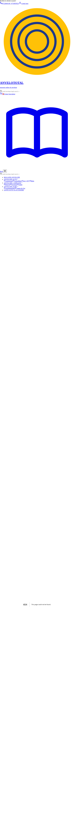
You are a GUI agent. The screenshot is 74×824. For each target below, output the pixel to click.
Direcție (7, 184)
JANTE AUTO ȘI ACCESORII (14, 190)
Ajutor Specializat (8, 94)
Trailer (20, 184)
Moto (32, 181)
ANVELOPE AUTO (10, 179)
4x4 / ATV (26, 181)
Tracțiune (14, 184)
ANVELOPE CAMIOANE (12, 183)
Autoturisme (9, 181)
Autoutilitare (18, 181)
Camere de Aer (20, 188)
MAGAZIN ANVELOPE (12, 177)
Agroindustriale (10, 188)
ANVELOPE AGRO (10, 186)
